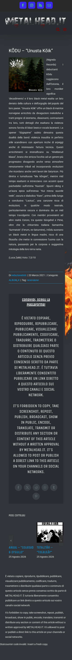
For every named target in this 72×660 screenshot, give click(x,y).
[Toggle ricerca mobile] (58, 29)
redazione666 (18, 275)
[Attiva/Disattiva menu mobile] (65, 29)
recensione (33, 280)
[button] (11, 540)
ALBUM (13, 280)
